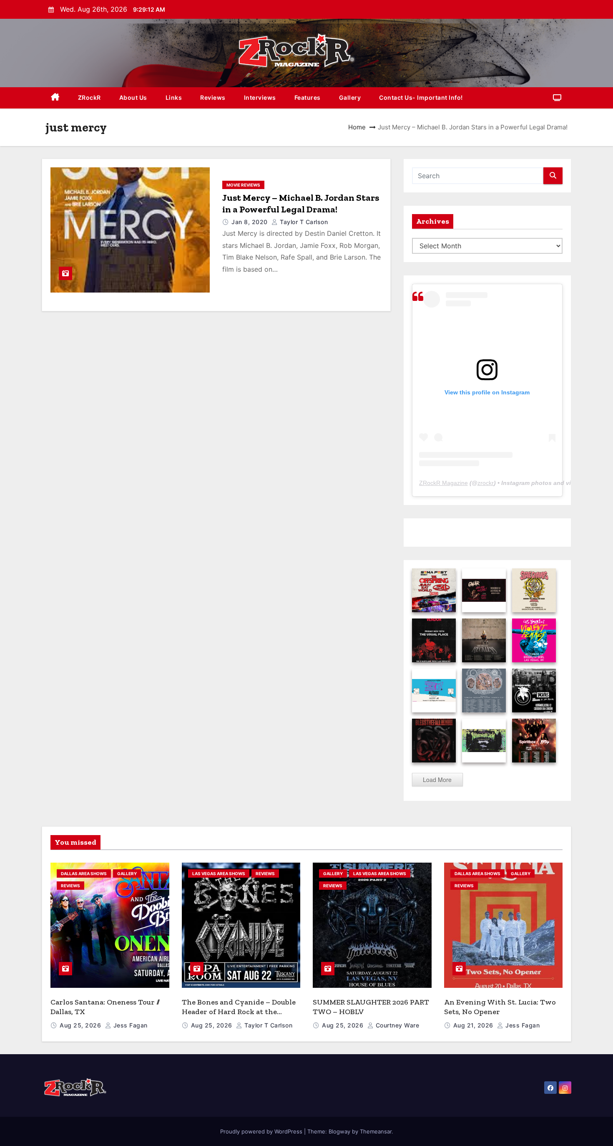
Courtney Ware (396, 1025)
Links (174, 97)
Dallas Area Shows (84, 873)
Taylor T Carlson (303, 221)
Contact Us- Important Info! (421, 97)
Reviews (213, 97)
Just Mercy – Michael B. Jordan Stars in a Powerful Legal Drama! (300, 203)
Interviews (260, 97)
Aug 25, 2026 (81, 1025)
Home (357, 127)
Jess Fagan (129, 1025)
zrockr (485, 483)
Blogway (339, 1131)
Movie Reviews (243, 184)
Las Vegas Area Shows (218, 873)
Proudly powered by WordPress (262, 1131)
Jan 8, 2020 (250, 221)
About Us (133, 97)
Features (307, 97)
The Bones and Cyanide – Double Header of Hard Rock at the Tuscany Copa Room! (239, 1011)
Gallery (350, 97)
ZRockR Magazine (443, 483)
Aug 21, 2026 (474, 1025)
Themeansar (376, 1131)
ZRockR (89, 97)
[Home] (55, 98)
